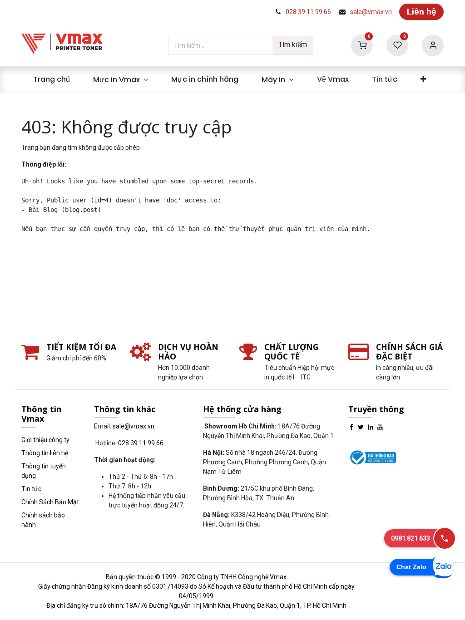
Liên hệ (421, 11)
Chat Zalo (411, 567)
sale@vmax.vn (371, 11)
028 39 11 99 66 (308, 11)
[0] (362, 44)
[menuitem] (51, 79)
